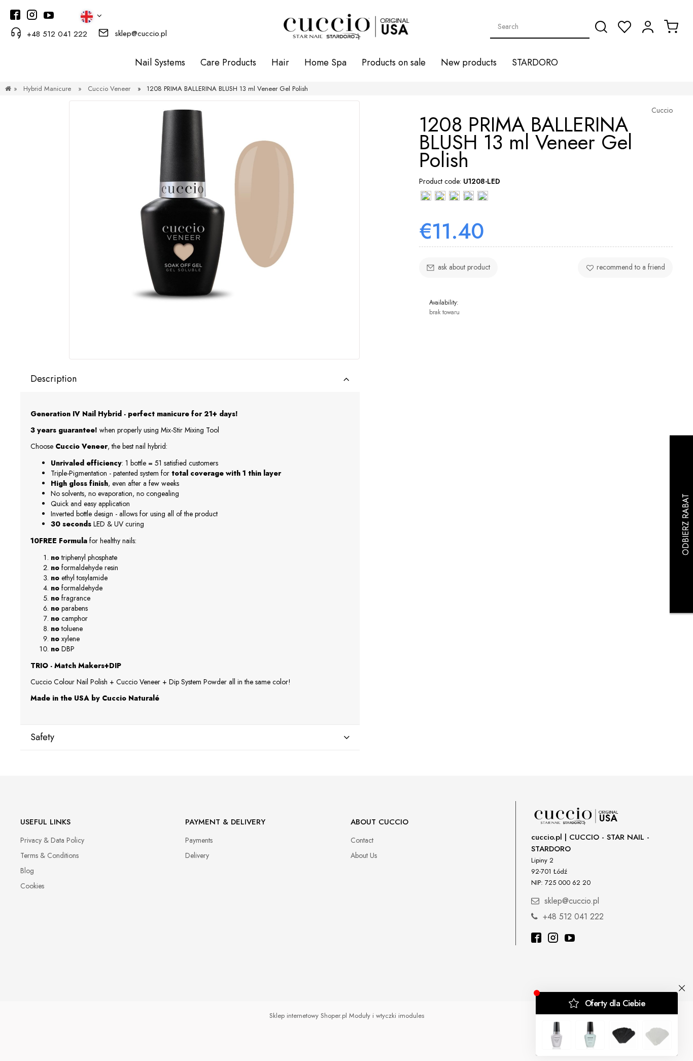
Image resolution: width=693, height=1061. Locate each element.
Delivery (197, 855)
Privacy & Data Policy (52, 840)
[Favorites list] (624, 27)
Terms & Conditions (49, 855)
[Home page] (8, 88)
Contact (362, 840)
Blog (27, 871)
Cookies (32, 886)
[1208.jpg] (214, 230)
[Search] (601, 27)
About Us (364, 855)
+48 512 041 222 (57, 34)
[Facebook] (536, 939)
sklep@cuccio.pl (141, 33)
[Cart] (671, 26)
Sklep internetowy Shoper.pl (308, 1015)
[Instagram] (553, 939)
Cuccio (662, 110)
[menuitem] (160, 62)
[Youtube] (570, 939)
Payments (199, 840)
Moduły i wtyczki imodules (386, 1015)
